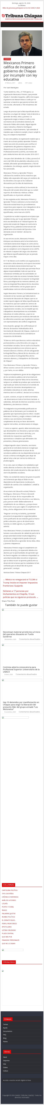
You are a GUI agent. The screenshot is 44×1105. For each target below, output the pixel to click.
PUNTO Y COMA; (8, 907)
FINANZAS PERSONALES (10, 940)
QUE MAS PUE (7, 937)
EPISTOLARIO (7, 927)
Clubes (5, 1067)
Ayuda (5, 1028)
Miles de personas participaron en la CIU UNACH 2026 (21, 8)
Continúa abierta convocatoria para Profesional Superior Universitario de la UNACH (21, 669)
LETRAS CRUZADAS (9, 930)
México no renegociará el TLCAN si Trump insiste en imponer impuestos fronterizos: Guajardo (20, 582)
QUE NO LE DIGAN (8, 943)
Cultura (5, 1071)
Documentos (7, 1031)
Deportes (6, 1060)
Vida (4, 1064)
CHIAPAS (7, 59)
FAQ (4, 1035)
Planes (5, 1042)
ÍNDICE (4, 910)
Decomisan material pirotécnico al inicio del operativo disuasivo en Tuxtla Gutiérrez (21, 634)
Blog (4, 1038)
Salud (5, 1057)
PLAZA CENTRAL (8, 933)
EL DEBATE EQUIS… (9, 920)
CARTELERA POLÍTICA (9, 890)
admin (20, 83)
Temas (5, 1024)
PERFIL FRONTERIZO (9, 923)
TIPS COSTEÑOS (8, 894)
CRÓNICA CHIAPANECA (10, 897)
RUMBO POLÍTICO (8, 917)
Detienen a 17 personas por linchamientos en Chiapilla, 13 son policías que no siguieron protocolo (20, 594)
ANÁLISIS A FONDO (9, 900)
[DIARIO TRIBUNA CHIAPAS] (4, 24)
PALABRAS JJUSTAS (8, 913)
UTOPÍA (4, 904)
